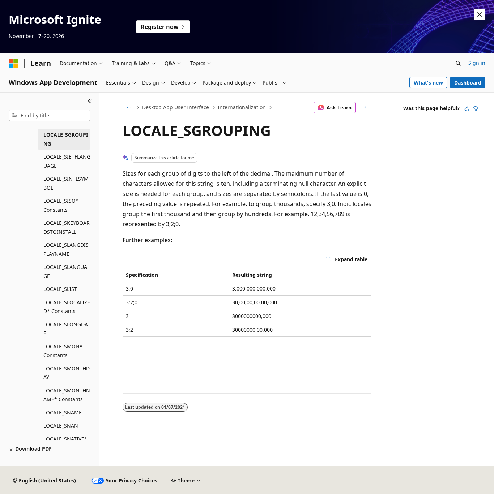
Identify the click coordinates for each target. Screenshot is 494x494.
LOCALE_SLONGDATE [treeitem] (66, 329)
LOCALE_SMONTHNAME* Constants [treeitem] (66, 395)
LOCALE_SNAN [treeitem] (60, 425)
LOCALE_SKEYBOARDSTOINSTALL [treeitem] (66, 227)
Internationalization (242, 107)
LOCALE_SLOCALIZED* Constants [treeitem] (66, 307)
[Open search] (458, 63)
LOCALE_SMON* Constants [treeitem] (62, 351)
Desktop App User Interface (175, 107)
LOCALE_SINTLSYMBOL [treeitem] (66, 183)
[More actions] (365, 107)
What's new (428, 82)
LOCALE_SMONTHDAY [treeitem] (66, 373)
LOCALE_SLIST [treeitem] (60, 288)
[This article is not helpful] (475, 108)
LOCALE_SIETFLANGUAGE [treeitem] (66, 161)
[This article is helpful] (467, 108)
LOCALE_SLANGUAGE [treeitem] (65, 271)
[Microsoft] (13, 63)
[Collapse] (90, 101)
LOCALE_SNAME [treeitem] (62, 412)
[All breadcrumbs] (129, 107)
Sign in (476, 62)
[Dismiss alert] (479, 14)
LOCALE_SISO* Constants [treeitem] (60, 205)
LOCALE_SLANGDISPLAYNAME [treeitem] (66, 249)
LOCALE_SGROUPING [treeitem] (65, 139)
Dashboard (467, 82)
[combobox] (49, 115)
